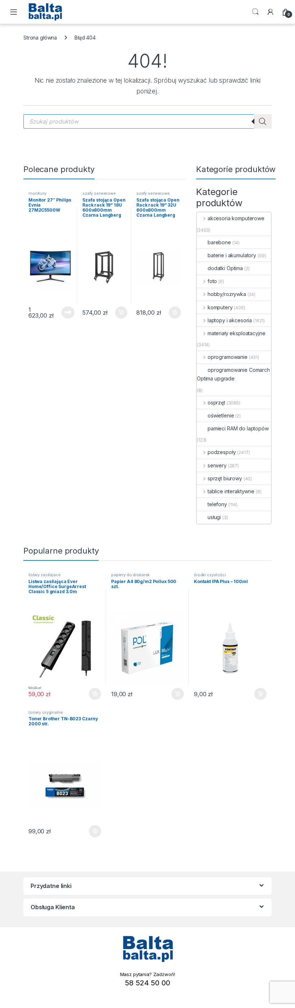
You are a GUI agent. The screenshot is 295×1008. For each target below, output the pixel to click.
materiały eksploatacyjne (236, 333)
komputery (220, 307)
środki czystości (210, 574)
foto (212, 281)
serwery (217, 465)
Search (255, 12)
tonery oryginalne (45, 712)
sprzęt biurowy (225, 478)
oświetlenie (221, 415)
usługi (214, 517)
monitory (37, 193)
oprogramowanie (228, 357)
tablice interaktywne (231, 491)
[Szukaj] (263, 121)
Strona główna (40, 37)
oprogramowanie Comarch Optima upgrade (233, 374)
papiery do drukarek (130, 574)
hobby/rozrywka (227, 294)
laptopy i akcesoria (230, 320)
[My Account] (270, 12)
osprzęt (216, 402)
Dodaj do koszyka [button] (117, 312)
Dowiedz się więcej (64, 312)
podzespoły (222, 452)
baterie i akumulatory (232, 255)
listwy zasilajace (44, 574)
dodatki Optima (225, 268)
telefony (217, 504)
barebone (219, 242)
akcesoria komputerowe (236, 218)
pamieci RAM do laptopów (238, 428)
